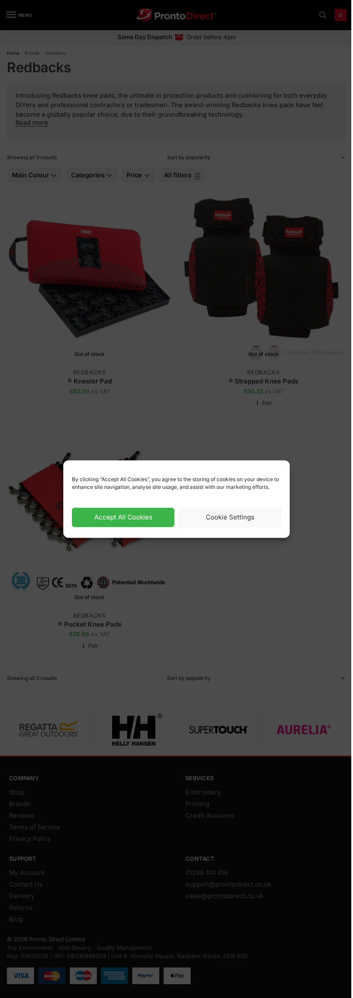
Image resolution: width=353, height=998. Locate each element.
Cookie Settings (230, 517)
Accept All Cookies (123, 517)
